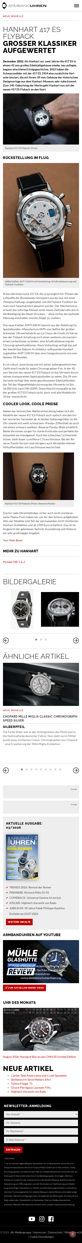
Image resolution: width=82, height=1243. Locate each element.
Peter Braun (15, 540)
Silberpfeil (40, 722)
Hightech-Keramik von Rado (28, 1091)
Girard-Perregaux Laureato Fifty (31, 1087)
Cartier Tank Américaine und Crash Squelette (38, 1075)
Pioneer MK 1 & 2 (14, 562)
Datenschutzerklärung (64, 1204)
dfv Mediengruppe (21, 1232)
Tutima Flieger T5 (21, 1083)
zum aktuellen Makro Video (26, 988)
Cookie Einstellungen (42, 1236)
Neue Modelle (13, 16)
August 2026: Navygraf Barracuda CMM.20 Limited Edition (39, 1056)
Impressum (39, 1232)
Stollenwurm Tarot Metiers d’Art (31, 1079)
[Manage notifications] (72, 1234)
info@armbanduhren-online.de (56, 1171)
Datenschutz (55, 1232)
